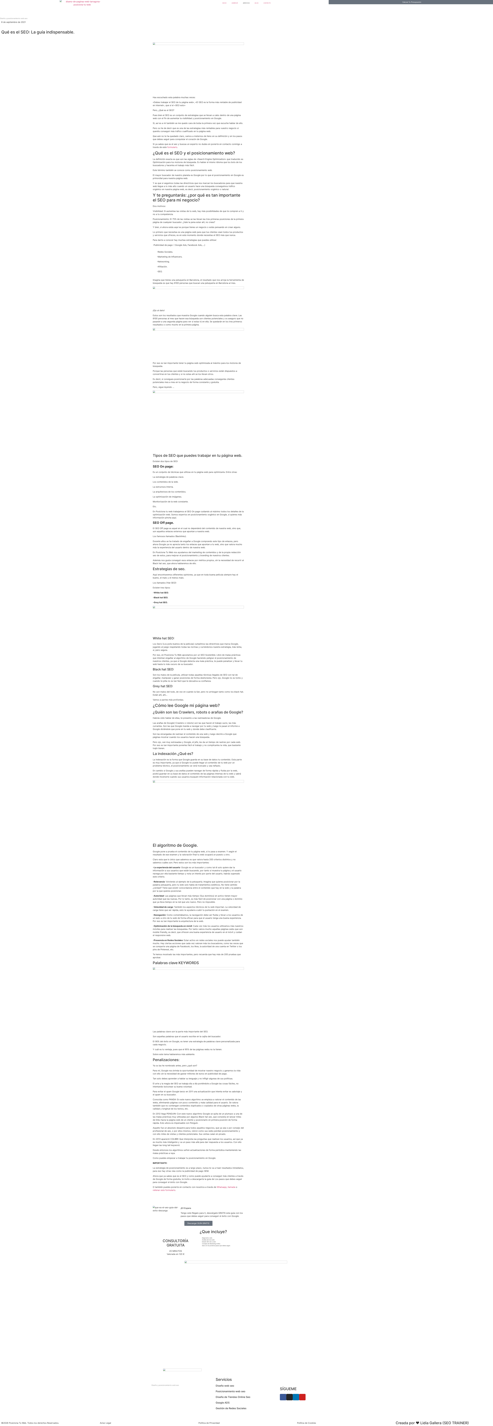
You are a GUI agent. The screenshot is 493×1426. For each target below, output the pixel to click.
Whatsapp (222, 1187)
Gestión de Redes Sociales (231, 1408)
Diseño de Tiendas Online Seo (233, 1397)
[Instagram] (289, 1397)
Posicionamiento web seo (230, 1391)
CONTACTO (267, 3)
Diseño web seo (225, 1385)
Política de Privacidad (209, 1423)
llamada (231, 1187)
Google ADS (223, 1402)
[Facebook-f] (283, 1397)
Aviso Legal (105, 1423)
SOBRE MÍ (235, 3)
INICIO (224, 3)
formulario (172, 147)
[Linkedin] (296, 1397)
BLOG (256, 3)
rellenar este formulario (164, 1190)
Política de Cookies (306, 1423)
